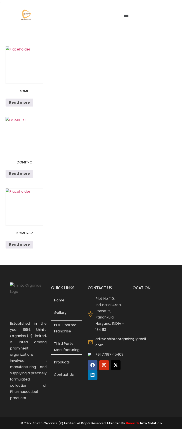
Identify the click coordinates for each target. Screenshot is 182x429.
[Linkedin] (92, 375)
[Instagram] (104, 365)
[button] (126, 15)
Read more (19, 102)
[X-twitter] (116, 365)
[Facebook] (92, 365)
